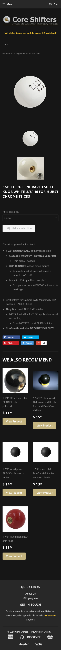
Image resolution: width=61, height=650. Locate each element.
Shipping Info (30, 598)
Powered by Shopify (41, 631)
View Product (14, 421)
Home (5, 44)
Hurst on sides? (11, 211)
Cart (55, 4)
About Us (30, 593)
